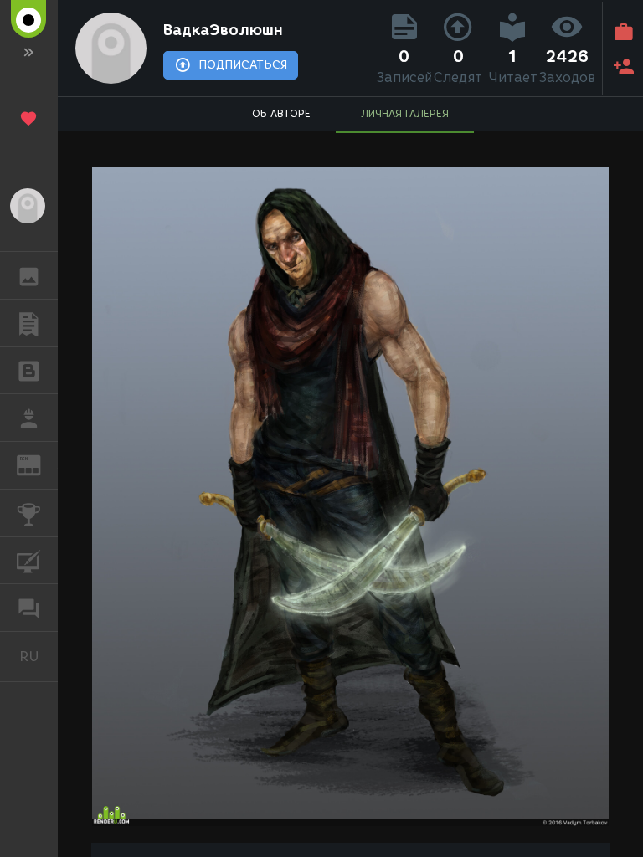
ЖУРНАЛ (39, 464)
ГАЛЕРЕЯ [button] (29, 275)
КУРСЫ (29, 560)
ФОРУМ (29, 607)
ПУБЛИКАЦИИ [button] (29, 323)
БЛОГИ (29, 370)
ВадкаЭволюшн (223, 30)
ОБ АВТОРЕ (281, 113)
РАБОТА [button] (29, 417)
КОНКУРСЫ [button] (29, 513)
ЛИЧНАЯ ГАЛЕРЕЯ (405, 113)
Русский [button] (38, 656)
